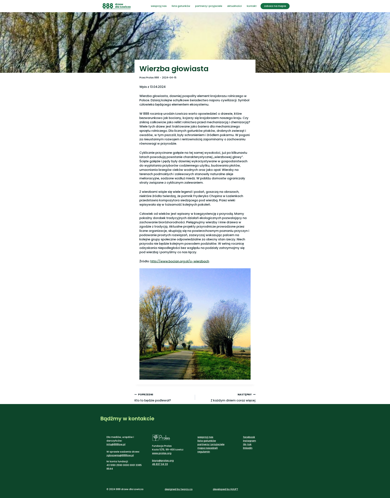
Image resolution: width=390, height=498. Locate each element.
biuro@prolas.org (163, 460)
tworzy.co (187, 489)
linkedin (247, 448)
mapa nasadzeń (207, 448)
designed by (172, 489)
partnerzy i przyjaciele (208, 6)
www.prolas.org (161, 453)
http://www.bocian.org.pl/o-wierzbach (179, 261)
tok (249, 444)
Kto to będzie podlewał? (153, 398)
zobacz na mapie (275, 6)
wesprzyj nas (159, 6)
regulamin (203, 451)
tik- (245, 444)
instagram (249, 440)
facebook (249, 437)
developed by (221, 489)
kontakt (252, 6)
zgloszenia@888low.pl (120, 455)
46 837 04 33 (160, 464)
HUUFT (234, 489)
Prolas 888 (152, 77)
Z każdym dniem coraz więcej (233, 398)
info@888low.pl (115, 444)
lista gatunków (181, 6)
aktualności (234, 6)
